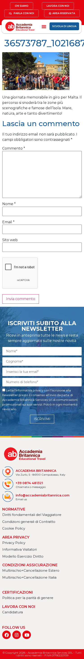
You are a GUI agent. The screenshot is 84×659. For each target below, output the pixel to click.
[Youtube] (26, 635)
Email (8, 222)
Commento (13, 148)
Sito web (10, 240)
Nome (9, 204)
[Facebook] (6, 635)
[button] (43, 26)
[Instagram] (16, 635)
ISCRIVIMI (42, 419)
